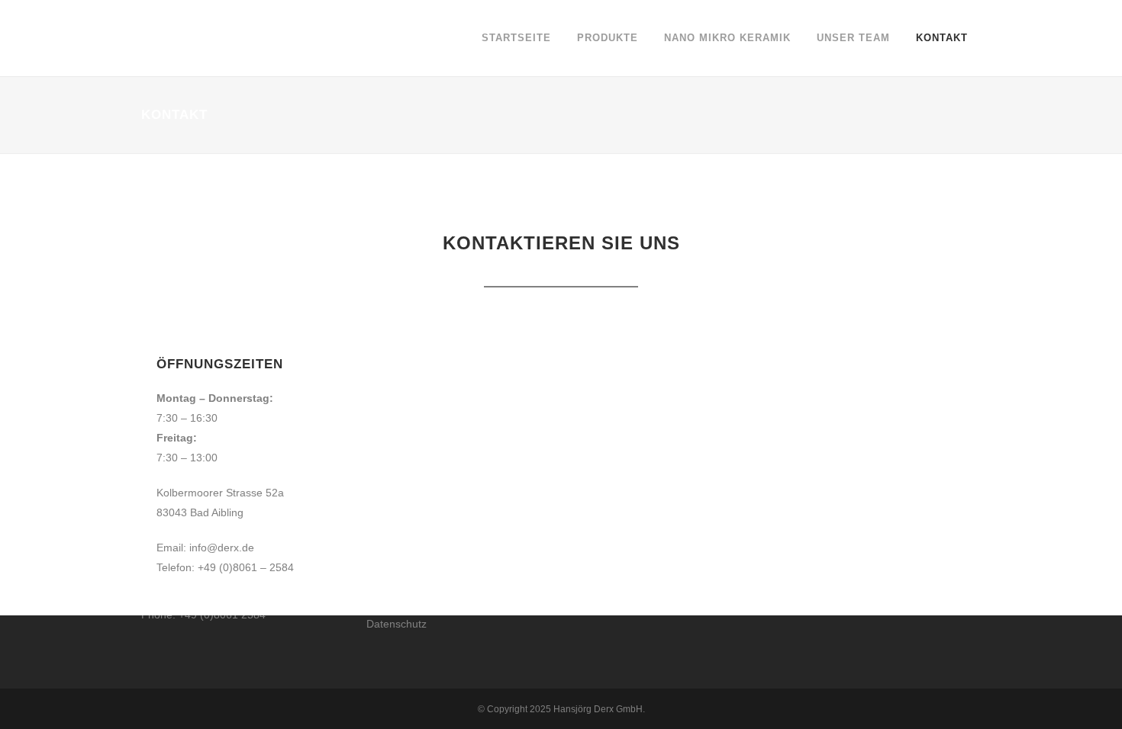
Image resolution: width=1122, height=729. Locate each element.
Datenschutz (396, 624)
